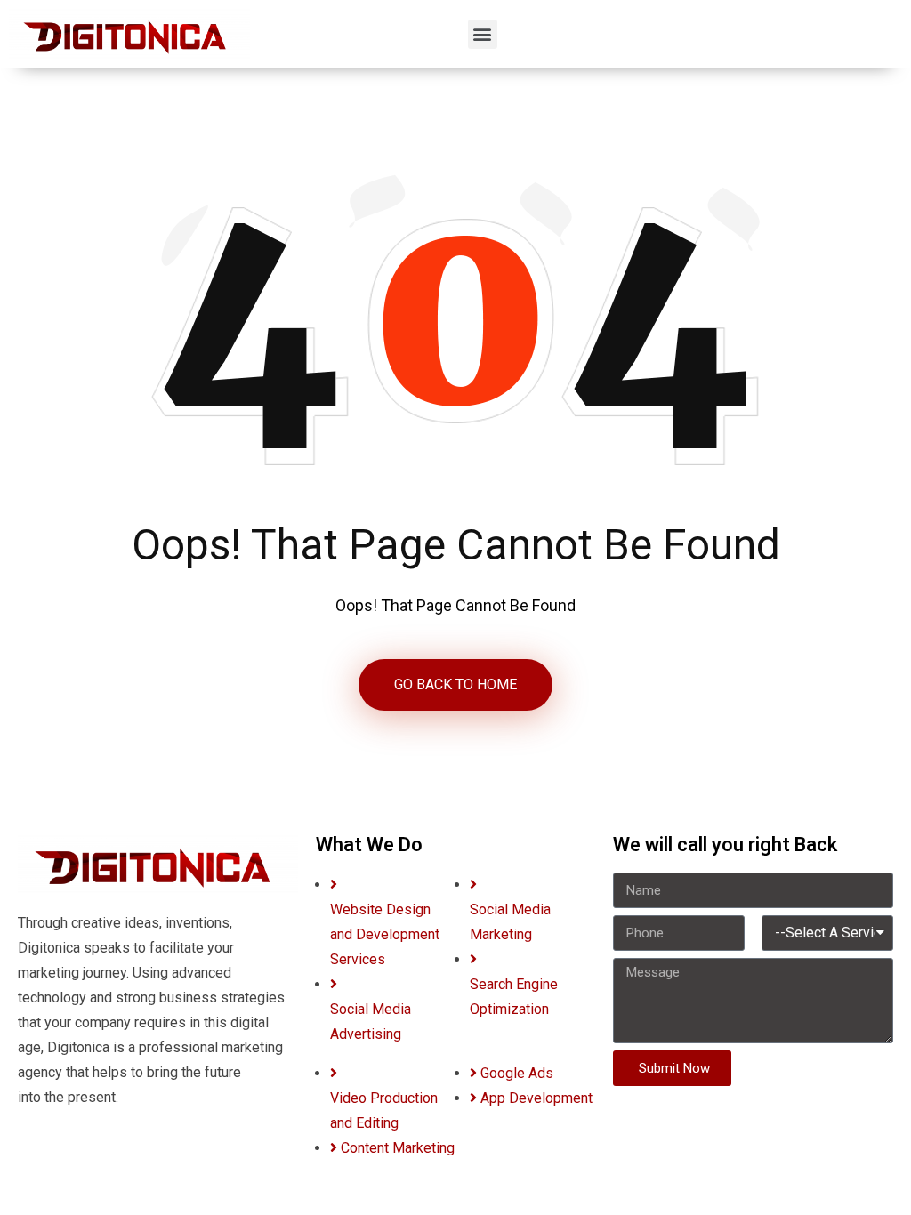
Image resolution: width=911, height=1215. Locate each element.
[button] (482, 34)
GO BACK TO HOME (455, 684)
